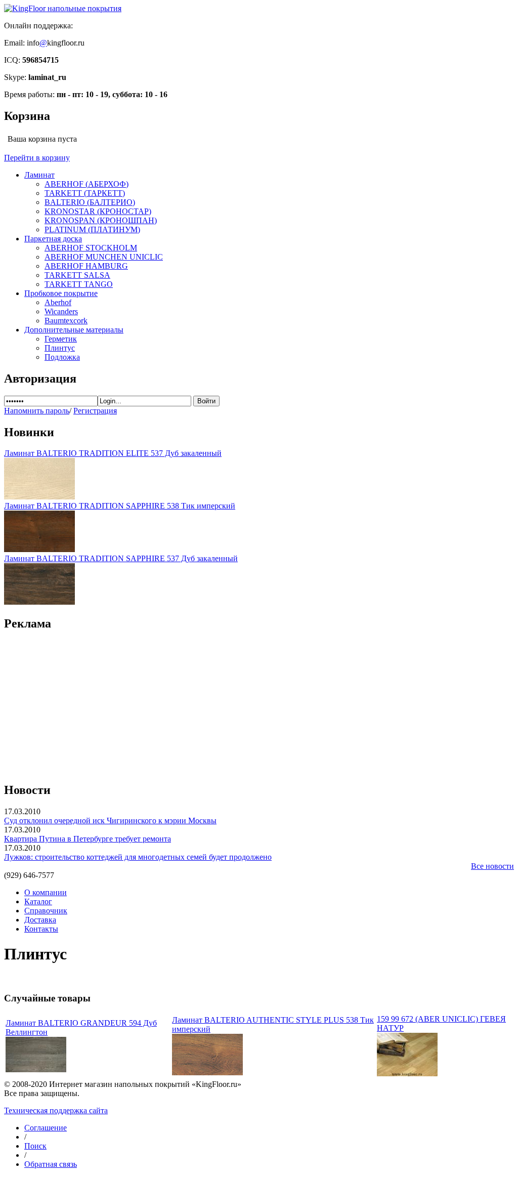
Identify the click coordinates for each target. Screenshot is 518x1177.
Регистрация (95, 410)
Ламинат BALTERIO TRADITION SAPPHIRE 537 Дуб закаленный (121, 558)
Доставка (40, 919)
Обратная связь (50, 1164)
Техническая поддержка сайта (56, 1110)
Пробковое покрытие (61, 293)
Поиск (35, 1146)
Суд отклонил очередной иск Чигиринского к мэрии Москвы (110, 820)
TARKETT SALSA (77, 275)
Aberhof (58, 302)
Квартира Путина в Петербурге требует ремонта (87, 838)
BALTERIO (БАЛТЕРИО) (90, 202)
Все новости (492, 866)
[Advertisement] (259, 701)
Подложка (62, 357)
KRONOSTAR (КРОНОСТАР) (98, 211)
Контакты (41, 928)
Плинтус (60, 348)
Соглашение (45, 1127)
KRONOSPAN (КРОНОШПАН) (101, 220)
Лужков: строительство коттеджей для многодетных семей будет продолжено (138, 857)
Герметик (61, 338)
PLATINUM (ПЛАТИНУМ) (92, 229)
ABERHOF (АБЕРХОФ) (86, 184)
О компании (45, 892)
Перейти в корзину (37, 157)
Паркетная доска (53, 238)
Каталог (38, 901)
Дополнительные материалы (73, 329)
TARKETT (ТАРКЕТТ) (85, 193)
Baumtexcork (66, 320)
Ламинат (39, 175)
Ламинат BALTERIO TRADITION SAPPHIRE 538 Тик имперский (119, 505)
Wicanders (61, 311)
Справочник (45, 910)
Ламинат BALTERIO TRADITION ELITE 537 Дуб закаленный (113, 453)
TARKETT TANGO (79, 284)
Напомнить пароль (36, 410)
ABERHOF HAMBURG (86, 266)
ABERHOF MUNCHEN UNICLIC (104, 257)
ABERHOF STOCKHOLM (91, 247)
